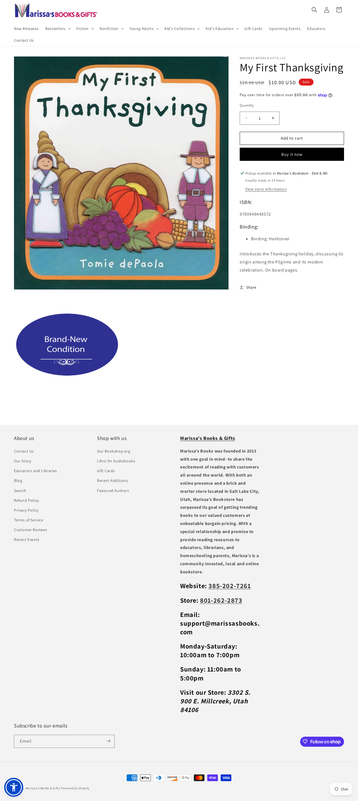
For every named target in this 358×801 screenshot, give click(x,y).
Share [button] (251, 287)
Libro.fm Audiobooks (116, 460)
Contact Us (24, 450)
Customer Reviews (30, 529)
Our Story (22, 460)
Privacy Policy (26, 509)
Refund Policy (26, 500)
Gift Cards (106, 470)
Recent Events (26, 539)
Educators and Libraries (35, 470)
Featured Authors (113, 490)
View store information (266, 188)
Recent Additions (112, 480)
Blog (18, 480)
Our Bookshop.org (113, 450)
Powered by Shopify (75, 788)
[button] (57, 28)
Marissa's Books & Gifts (42, 788)
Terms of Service (28, 519)
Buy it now (292, 154)
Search (20, 490)
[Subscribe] (108, 741)
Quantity (247, 105)
